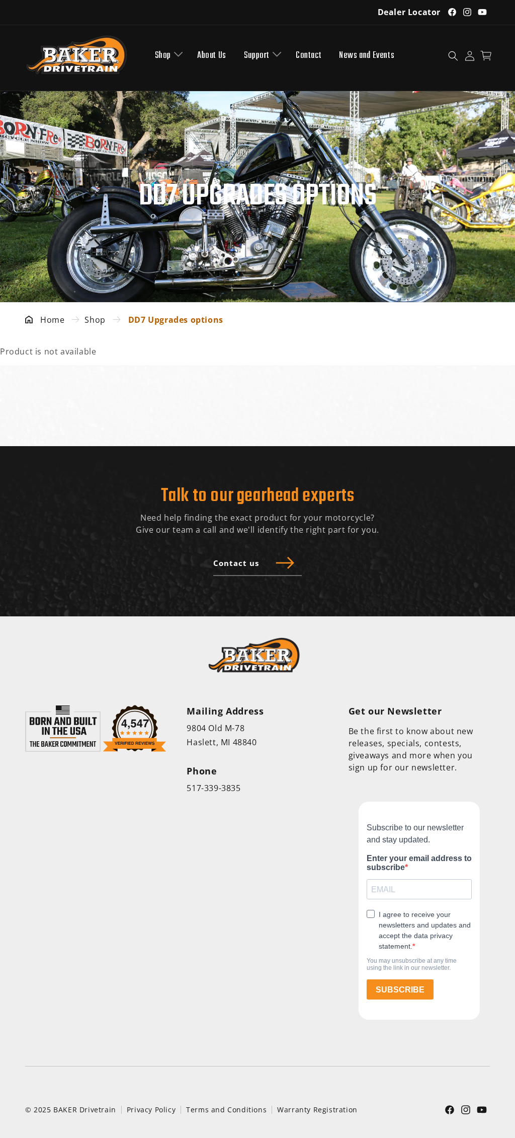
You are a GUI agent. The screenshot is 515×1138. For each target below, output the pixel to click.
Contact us (236, 563)
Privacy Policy (151, 1109)
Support (257, 55)
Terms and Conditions (226, 1109)
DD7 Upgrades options (175, 319)
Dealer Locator (409, 12)
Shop (163, 55)
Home (52, 319)
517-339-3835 (213, 788)
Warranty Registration (317, 1109)
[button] (167, 55)
